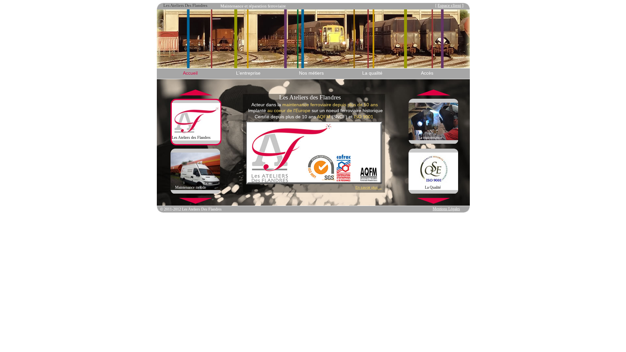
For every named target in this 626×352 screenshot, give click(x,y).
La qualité (372, 73)
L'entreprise (248, 73)
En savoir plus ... (368, 187)
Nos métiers (311, 73)
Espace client (449, 5)
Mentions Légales (446, 209)
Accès (427, 73)
